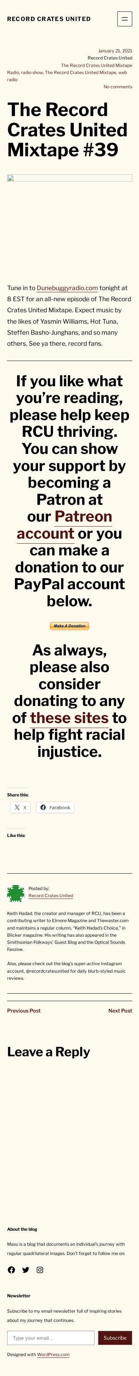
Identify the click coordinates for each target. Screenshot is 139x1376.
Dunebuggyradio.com (67, 288)
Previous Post (24, 1011)
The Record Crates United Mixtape (96, 65)
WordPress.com (53, 1354)
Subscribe (115, 1338)
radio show (32, 72)
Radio (13, 72)
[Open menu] (124, 18)
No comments (118, 86)
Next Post (120, 1011)
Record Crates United (49, 18)
